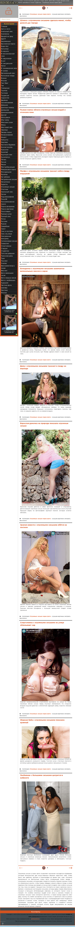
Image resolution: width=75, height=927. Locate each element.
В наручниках (6, 58)
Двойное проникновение (7, 101)
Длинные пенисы (7, 107)
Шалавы (4, 288)
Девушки (4, 105)
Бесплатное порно (8, 44)
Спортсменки (6, 246)
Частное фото (6, 285)
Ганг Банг (4, 83)
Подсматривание (7, 197)
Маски (3, 164)
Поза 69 (4, 199)
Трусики (4, 261)
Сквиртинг (5, 243)
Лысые (3, 162)
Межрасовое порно (8, 169)
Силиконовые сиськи (9, 241)
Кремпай (4, 152)
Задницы (4, 130)
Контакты (35, 912)
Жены (3, 125)
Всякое (3, 78)
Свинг (3, 229)
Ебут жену (5, 120)
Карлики (4, 142)
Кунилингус (5, 157)
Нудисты (4, 184)
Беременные (6, 41)
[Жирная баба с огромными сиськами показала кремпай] (45, 742)
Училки (4, 263)
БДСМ (3, 39)
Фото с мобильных (8, 280)
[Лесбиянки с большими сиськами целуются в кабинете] (45, 817)
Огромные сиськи (8, 187)
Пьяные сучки (6, 214)
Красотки (4, 149)
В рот (3, 61)
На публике (5, 177)
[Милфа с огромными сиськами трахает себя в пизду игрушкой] (45, 213)
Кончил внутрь (6, 147)
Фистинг (4, 270)
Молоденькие (6, 172)
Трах (3, 258)
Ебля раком (5, 117)
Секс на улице (6, 234)
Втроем (4, 80)
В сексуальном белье (6, 65)
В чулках (4, 71)
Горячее (4, 90)
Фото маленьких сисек (7, 274)
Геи (2, 85)
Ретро (3, 219)
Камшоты (4, 140)
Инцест (3, 137)
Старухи (4, 248)
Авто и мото (5, 29)
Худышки (4, 283)
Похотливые (5, 211)
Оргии (3, 194)
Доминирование (7, 112)
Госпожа (4, 93)
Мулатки (4, 174)
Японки (4, 293)
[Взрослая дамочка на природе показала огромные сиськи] (45, 468)
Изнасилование (7, 135)
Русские (4, 221)
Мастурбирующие (8, 167)
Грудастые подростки (5, 97)
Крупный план (6, 154)
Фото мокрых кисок (8, 278)
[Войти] (8, 11)
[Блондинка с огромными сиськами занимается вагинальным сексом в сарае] (45, 311)
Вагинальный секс (8, 73)
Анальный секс (7, 31)
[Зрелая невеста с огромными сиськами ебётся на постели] (45, 567)
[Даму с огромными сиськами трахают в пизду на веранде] (45, 388)
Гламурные (5, 88)
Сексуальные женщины (6, 237)
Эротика (4, 290)
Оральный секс (7, 192)
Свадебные (5, 226)
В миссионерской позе (8, 55)
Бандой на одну (7, 36)
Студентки (5, 251)
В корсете (5, 51)
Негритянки (5, 182)
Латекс (3, 159)
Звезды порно (6, 132)
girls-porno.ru (35, 918)
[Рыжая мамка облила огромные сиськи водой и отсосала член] (45, 134)
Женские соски (7, 122)
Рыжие (3, 224)
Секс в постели (7, 231)
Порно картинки (7, 209)
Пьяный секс (6, 216)
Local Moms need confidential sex (9, 310)
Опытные (4, 189)
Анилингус (5, 34)
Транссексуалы (7, 256)
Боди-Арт (5, 46)
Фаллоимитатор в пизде (8, 267)
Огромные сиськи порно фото (40, 14)
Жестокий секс (7, 127)
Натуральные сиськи (9, 179)
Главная (4, 26)
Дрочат (4, 115)
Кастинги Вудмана (8, 145)
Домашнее (5, 110)
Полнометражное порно (7, 203)
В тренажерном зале (9, 68)
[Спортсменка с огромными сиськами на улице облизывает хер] (45, 665)
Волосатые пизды (8, 75)
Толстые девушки (8, 253)
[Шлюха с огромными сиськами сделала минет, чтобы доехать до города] (45, 59)
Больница (4, 49)
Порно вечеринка (7, 206)
